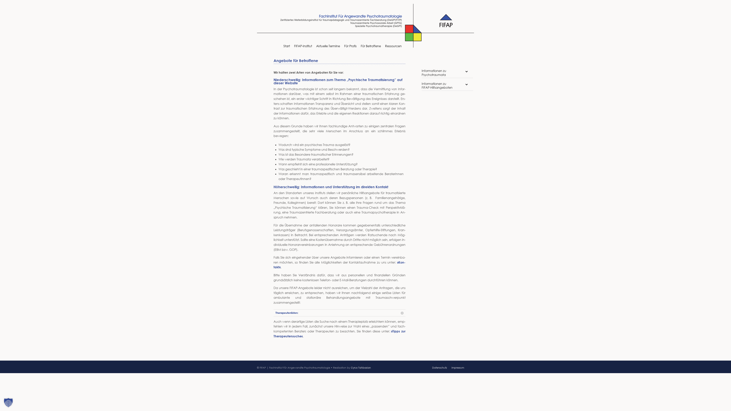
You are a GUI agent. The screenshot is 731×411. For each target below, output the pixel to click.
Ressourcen (393, 46)
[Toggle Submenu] (466, 71)
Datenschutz (439, 367)
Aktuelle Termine (328, 46)
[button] (8, 402)
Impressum (458, 367)
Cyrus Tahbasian (361, 367)
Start (286, 46)
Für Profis (350, 46)
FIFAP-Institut (303, 46)
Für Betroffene (371, 46)
